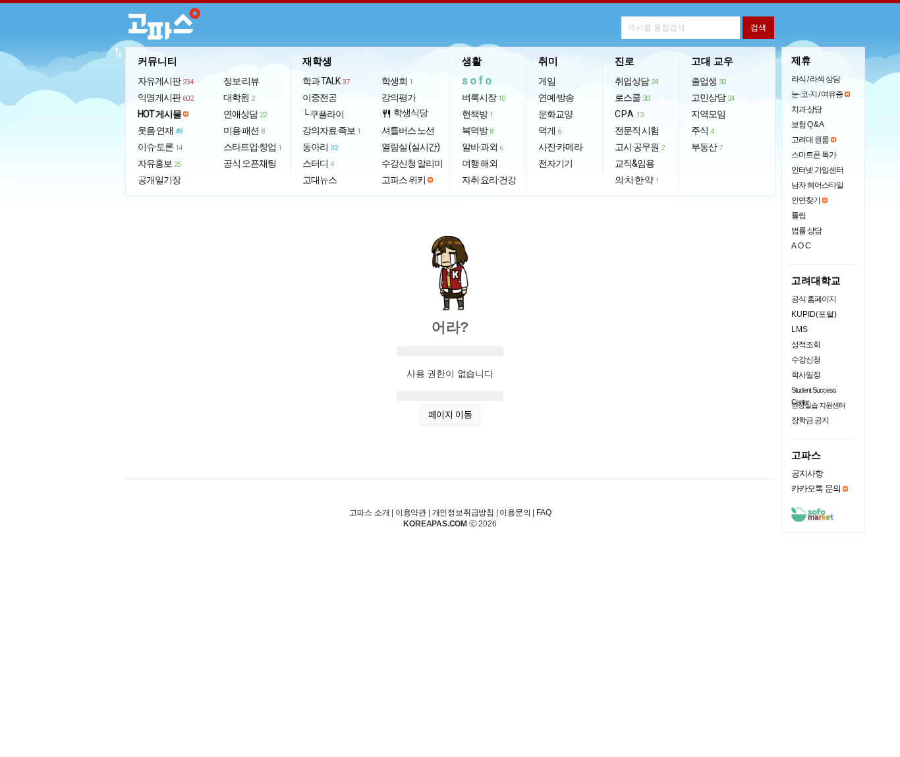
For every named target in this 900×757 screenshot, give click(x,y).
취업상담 (636, 81)
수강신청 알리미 (412, 163)
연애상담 (245, 114)
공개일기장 (159, 180)
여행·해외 (479, 163)
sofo (478, 80)
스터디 (318, 163)
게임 (546, 81)
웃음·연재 (160, 130)
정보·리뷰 (241, 81)
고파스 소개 (369, 512)
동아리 (319, 147)
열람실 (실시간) (410, 147)
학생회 (397, 81)
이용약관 (410, 512)
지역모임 (708, 114)
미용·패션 (244, 130)
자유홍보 (159, 163)
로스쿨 (632, 97)
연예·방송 (556, 97)
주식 (702, 130)
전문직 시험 (637, 130)
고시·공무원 (640, 147)
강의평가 (398, 97)
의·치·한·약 (637, 180)
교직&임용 (634, 163)
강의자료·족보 (331, 130)
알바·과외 (482, 147)
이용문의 (514, 512)
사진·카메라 (560, 147)
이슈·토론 (160, 147)
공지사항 (807, 473)
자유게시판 (166, 81)
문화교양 (555, 114)
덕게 (549, 130)
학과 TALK (325, 81)
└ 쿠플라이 (323, 114)
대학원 (239, 97)
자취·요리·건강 (489, 180)
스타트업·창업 (252, 147)
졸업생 (708, 81)
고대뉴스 (319, 180)
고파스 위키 (403, 180)
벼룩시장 (483, 97)
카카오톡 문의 (816, 488)
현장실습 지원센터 (818, 405)
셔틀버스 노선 (407, 130)
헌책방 (477, 114)
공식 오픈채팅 (249, 163)
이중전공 (319, 97)
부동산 (707, 147)
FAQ (543, 512)
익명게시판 (166, 97)
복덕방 (477, 130)
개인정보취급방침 (463, 512)
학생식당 (404, 113)
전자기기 (555, 163)
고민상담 (713, 97)
